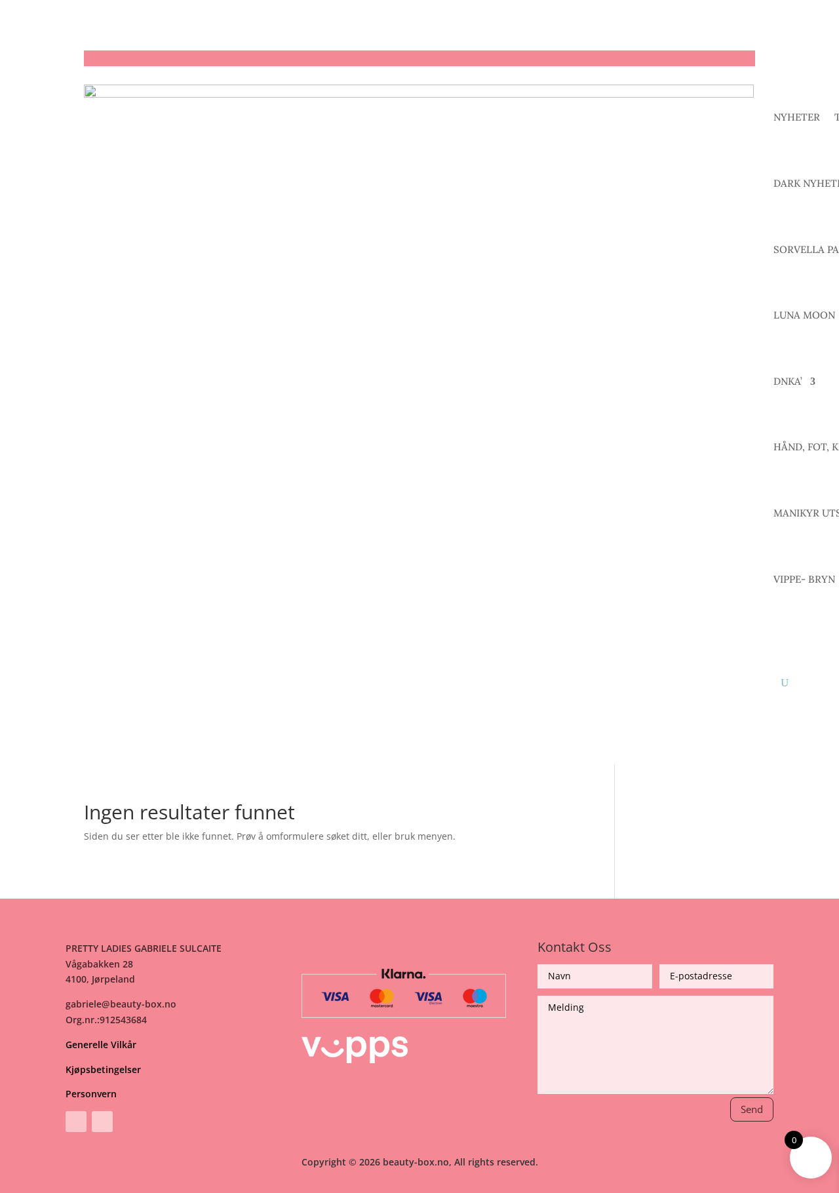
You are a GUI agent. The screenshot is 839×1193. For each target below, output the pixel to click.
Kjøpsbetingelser (103, 1069)
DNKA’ (787, 381)
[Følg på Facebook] (76, 1121)
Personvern (91, 1093)
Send (752, 1109)
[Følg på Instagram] (102, 1121)
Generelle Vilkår (101, 1044)
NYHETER (796, 117)
